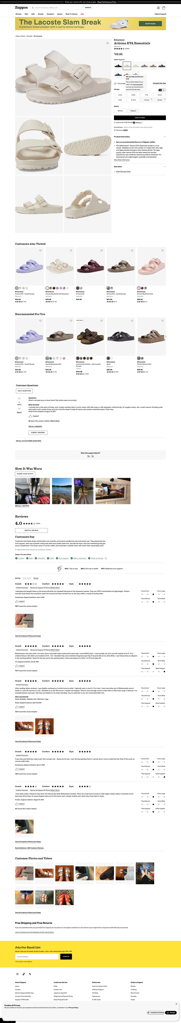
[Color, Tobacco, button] (87, 358)
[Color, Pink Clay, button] (64, 358)
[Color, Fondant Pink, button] (60, 288)
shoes (23, 36)
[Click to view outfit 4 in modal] (113, 491)
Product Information (122, 137)
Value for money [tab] (97, 558)
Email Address (22, 957)
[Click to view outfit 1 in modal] (32, 491)
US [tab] (160, 90)
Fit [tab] (106, 558)
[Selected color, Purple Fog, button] (16, 288)
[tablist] (162, 90)
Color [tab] (52, 558)
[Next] (166, 336)
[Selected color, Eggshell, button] (47, 288)
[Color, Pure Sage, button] (64, 288)
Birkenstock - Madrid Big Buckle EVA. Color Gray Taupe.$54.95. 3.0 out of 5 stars (60, 345)
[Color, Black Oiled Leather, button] (91, 358)
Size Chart (118, 167)
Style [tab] (31, 558)
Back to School (71, 14)
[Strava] (30, 974)
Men (26, 14)
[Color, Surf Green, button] (23, 288)
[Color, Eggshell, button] (60, 358)
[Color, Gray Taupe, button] (50, 288)
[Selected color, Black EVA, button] (108, 358)
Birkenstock (38, 36)
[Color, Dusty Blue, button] (111, 288)
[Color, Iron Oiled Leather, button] (84, 358)
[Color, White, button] (26, 288)
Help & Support (160, 14)
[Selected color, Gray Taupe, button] (108, 288)
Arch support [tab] (64, 558)
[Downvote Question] (19, 408)
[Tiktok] (23, 974)
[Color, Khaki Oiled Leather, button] (81, 358)
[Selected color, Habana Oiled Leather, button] (77, 358)
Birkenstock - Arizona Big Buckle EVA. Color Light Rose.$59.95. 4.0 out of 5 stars (151, 275)
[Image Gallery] (24, 621)
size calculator (138, 84)
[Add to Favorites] (40, 250)
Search (88, 7)
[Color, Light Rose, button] (20, 288)
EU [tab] (164, 90)
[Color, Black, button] (54, 288)
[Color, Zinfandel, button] (142, 288)
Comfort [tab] (21, 558)
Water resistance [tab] (79, 558)
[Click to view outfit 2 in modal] (62, 491)
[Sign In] (158, 8)
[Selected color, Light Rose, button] (138, 288)
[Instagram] (17, 974)
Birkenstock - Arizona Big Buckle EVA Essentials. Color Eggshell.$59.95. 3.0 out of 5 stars (60, 275)
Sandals (29, 36)
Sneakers (50, 14)
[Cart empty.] (164, 8)
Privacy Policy (73, 1008)
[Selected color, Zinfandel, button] (77, 288)
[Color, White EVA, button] (111, 358)
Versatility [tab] (41, 558)
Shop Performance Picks (106, 2)
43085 (125, 130)
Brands (40, 14)
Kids (33, 14)
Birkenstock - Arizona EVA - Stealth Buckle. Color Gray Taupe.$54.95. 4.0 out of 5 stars (121, 275)
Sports (59, 14)
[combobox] (58, 7)
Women (18, 14)
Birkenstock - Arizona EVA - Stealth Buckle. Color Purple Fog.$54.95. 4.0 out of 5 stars (29, 275)
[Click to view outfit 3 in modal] (84, 491)
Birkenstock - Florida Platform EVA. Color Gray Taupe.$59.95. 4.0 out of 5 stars (151, 345)
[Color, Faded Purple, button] (145, 288)
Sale (82, 14)
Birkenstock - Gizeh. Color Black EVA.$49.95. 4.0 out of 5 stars (121, 345)
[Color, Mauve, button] (57, 288)
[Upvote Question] (19, 398)
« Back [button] (17, 36)
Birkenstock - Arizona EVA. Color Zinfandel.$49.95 (90, 274)
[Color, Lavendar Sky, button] (81, 288)
